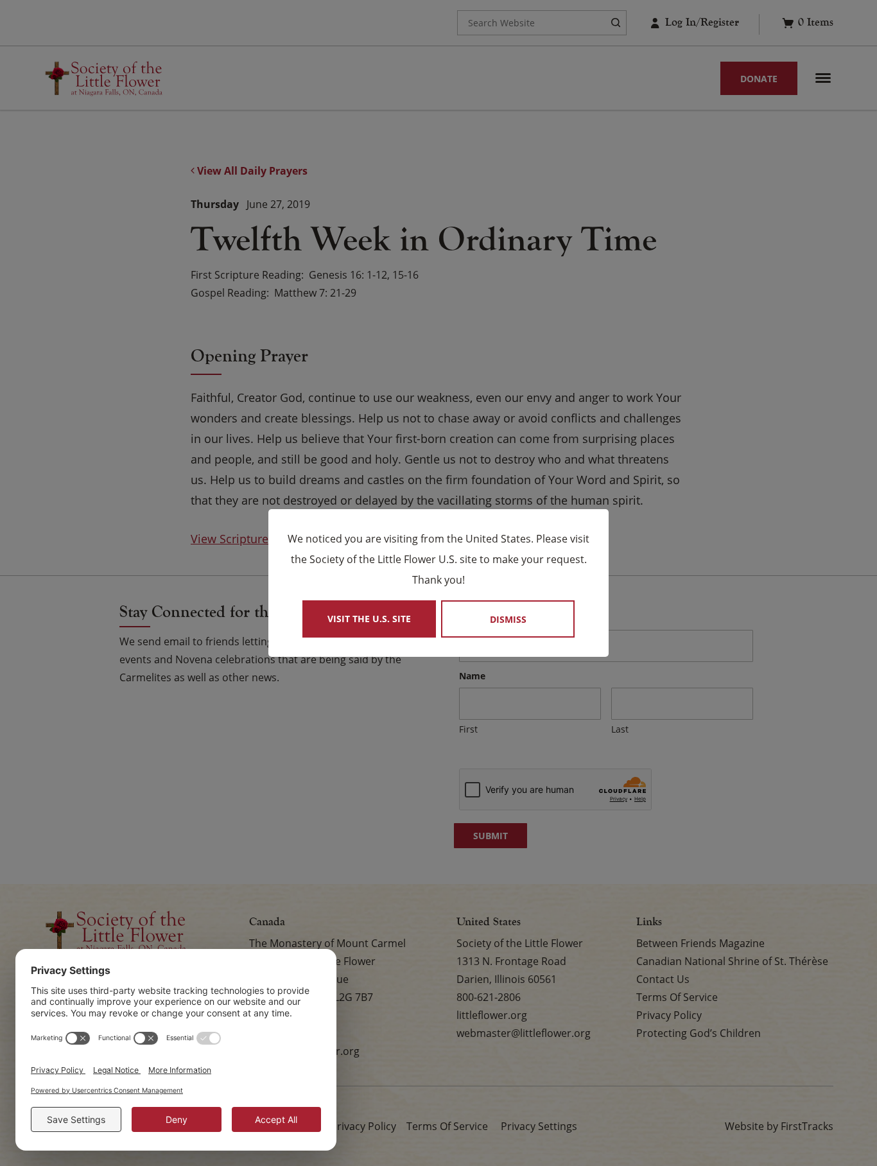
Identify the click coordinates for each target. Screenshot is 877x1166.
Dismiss (508, 619)
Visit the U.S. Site (369, 619)
